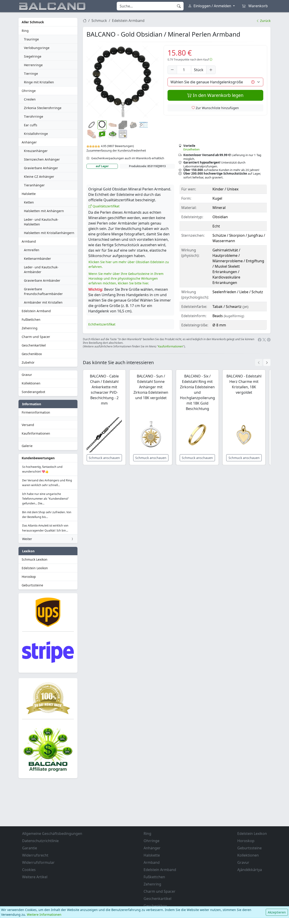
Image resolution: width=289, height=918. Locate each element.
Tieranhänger (34, 185)
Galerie (27, 446)
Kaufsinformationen (170, 346)
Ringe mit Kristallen (39, 82)
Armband (29, 241)
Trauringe (31, 39)
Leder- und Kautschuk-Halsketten (41, 221)
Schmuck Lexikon (34, 559)
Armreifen (31, 250)
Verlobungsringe (36, 48)
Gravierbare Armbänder (42, 280)
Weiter (27, 539)
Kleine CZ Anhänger (39, 176)
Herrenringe (33, 65)
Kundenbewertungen (38, 458)
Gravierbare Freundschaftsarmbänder (43, 291)
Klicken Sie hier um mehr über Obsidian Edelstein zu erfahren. (129, 264)
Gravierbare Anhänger (41, 168)
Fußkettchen (31, 319)
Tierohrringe (33, 116)
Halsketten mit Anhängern (44, 211)
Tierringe (31, 73)
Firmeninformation (36, 412)
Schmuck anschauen (104, 458)
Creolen (30, 99)
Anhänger (29, 142)
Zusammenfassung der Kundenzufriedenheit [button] (116, 150)
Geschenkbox (32, 354)
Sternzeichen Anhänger (42, 159)
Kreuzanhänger (36, 151)
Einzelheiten (191, 149)
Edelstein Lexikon (35, 568)
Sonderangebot (33, 392)
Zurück (264, 21)
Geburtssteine (32, 585)
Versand (28, 425)
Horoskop (29, 576)
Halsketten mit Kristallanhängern (49, 233)
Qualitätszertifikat (105, 206)
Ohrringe (29, 91)
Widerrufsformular (38, 862)
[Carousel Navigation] (262, 362)
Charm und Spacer (36, 337)
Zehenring (29, 328)
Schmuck (99, 20)
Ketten (29, 202)
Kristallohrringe (36, 133)
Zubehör (28, 362)
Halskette (29, 194)
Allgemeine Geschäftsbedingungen (52, 833)
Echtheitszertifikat (101, 324)
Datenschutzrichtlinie (40, 840)
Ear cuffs (30, 125)
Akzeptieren (277, 912)
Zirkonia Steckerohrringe (42, 108)
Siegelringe (32, 56)
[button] (122, 82)
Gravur (27, 374)
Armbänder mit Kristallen (43, 302)
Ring (25, 30)
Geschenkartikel (34, 345)
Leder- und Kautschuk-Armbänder (41, 269)
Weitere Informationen (44, 914)
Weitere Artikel (34, 876)
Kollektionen (31, 383)
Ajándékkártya (249, 869)
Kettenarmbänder (37, 258)
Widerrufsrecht (35, 855)
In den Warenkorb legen (217, 95)
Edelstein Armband (36, 311)
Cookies (29, 869)
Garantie (29, 847)
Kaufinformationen (36, 433)
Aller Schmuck (33, 22)
